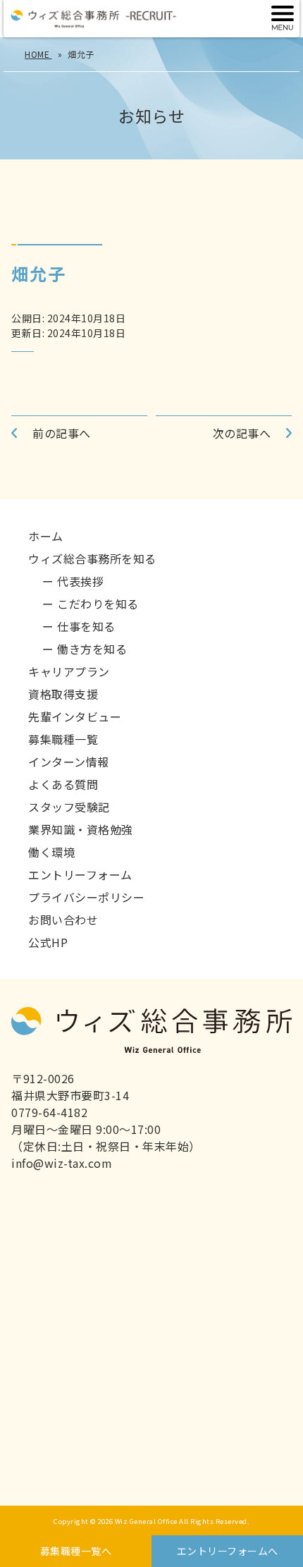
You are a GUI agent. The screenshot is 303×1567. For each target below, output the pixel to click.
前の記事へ (61, 433)
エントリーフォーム (80, 874)
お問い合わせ (63, 919)
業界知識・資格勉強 (80, 829)
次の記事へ (242, 433)
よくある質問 (63, 784)
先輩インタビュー (74, 716)
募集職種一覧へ (76, 1551)
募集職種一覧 (63, 739)
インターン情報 (68, 761)
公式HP (48, 942)
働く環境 (51, 851)
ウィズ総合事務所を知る (92, 558)
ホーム (45, 536)
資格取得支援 (63, 693)
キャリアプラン (69, 671)
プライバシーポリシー (86, 897)
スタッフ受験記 (69, 806)
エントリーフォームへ (227, 1551)
